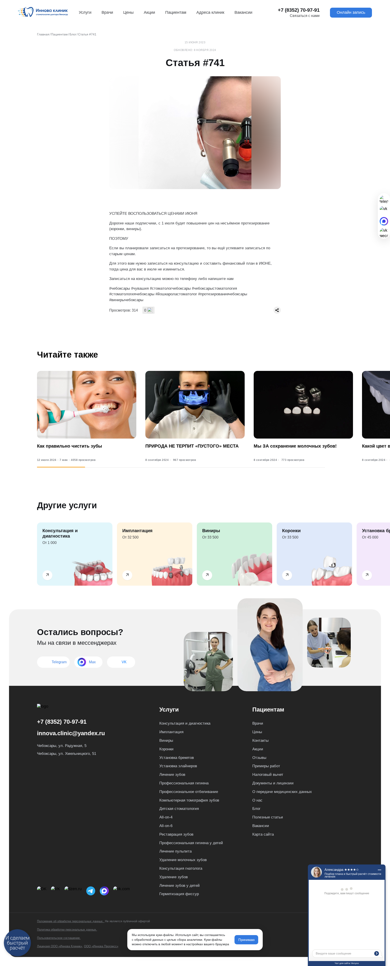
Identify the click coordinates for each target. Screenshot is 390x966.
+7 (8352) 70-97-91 (299, 10)
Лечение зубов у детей (179, 885)
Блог (256, 809)
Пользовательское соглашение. (59, 938)
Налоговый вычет (267, 774)
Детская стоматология (179, 809)
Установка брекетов (176, 758)
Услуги (85, 12)
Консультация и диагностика (184, 723)
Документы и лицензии (273, 783)
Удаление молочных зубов (183, 860)
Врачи (107, 12)
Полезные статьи (267, 817)
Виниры (166, 740)
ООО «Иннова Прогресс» (101, 946)
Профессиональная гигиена (184, 783)
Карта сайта (263, 834)
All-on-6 (165, 826)
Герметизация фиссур (179, 894)
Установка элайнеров (178, 766)
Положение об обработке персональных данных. (70, 921)
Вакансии (243, 12)
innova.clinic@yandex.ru (71, 733)
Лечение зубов (172, 774)
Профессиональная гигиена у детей (191, 843)
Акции (149, 12)
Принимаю (246, 940)
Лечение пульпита (175, 851)
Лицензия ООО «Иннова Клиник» (59, 946)
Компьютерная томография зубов (189, 800)
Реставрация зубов (176, 834)
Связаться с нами (305, 16)
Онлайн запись (351, 12)
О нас (257, 800)
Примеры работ (266, 766)
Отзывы (259, 758)
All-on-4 (165, 817)
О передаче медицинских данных (282, 792)
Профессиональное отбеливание (188, 792)
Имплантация (171, 732)
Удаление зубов (173, 877)
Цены (128, 12)
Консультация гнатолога (180, 868)
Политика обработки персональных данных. (67, 929)
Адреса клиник (210, 12)
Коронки (166, 749)
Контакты (260, 740)
